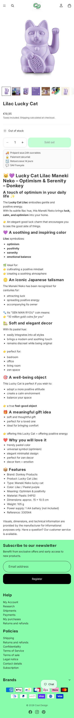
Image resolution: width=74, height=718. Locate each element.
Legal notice (10, 659)
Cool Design (41, 705)
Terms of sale (11, 654)
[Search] (12, 6)
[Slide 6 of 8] (55, 91)
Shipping (8, 638)
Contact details (12, 663)
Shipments (9, 610)
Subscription (11, 667)
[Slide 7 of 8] (65, 91)
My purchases (12, 619)
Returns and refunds (15, 623)
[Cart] (69, 6)
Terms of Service (13, 650)
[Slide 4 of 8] (36, 91)
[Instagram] (37, 712)
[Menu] (4, 5)
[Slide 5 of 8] (46, 91)
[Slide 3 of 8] (26, 91)
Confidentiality (12, 646)
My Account (10, 602)
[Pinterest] (43, 712)
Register (37, 578)
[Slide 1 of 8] (6, 91)
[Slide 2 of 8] (16, 91)
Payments (9, 614)
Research (9, 606)
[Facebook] (30, 712)
